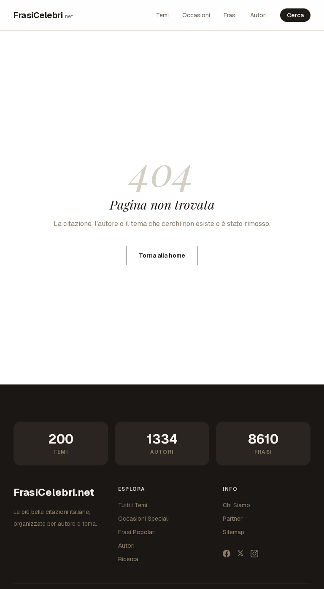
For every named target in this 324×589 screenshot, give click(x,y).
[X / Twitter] (240, 553)
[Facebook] (226, 553)
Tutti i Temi (132, 505)
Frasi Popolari (137, 532)
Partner (233, 518)
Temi (162, 15)
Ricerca (128, 559)
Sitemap (233, 532)
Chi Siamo (236, 505)
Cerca (295, 15)
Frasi (230, 15)
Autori (258, 15)
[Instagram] (254, 553)
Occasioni (196, 15)
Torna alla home (162, 255)
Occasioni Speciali (143, 518)
